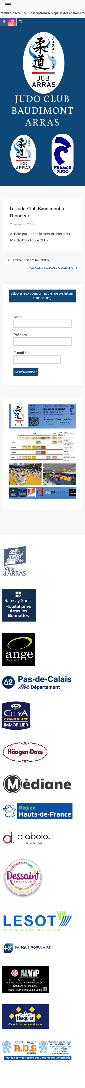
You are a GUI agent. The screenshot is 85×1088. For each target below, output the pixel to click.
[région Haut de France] (37, 811)
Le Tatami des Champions (30, 260)
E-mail (19, 353)
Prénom (20, 335)
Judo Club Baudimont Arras (42, 111)
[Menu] (7, 4)
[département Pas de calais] (37, 682)
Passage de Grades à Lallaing (50, 267)
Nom (17, 317)
